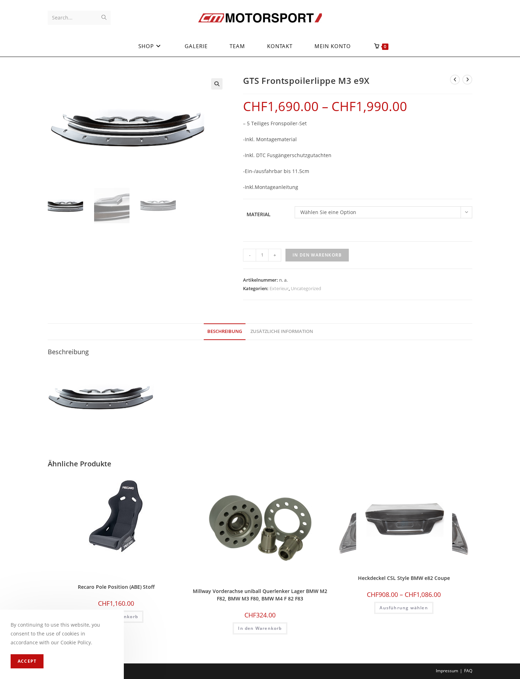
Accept (27, 661)
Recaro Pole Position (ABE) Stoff (116, 586)
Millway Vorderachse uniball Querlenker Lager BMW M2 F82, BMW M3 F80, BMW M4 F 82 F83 (260, 595)
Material (259, 214)
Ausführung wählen (404, 608)
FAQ (468, 671)
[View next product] (467, 80)
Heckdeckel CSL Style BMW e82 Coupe (404, 578)
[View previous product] (455, 80)
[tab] (224, 332)
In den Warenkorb (317, 255)
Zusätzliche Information (281, 331)
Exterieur (279, 288)
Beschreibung (224, 331)
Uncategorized (306, 288)
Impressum (447, 671)
